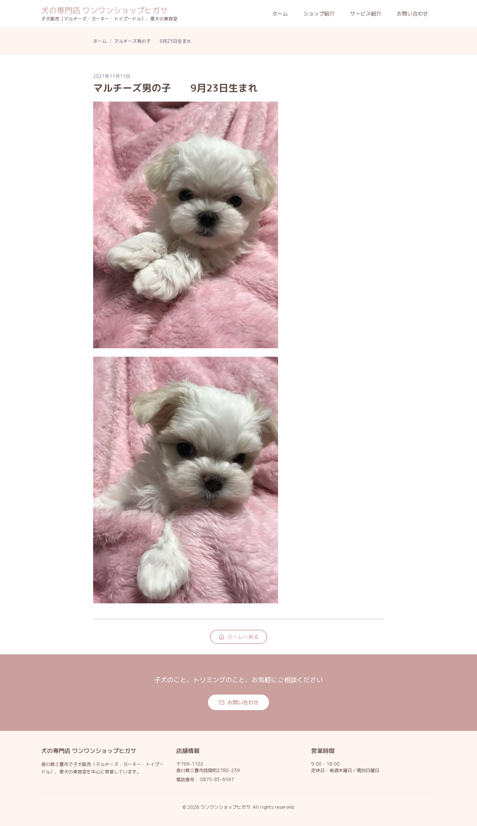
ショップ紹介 (319, 13)
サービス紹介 (365, 13)
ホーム (280, 13)
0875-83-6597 (217, 779)
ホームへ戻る (243, 636)
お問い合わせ (412, 13)
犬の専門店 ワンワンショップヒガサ (104, 10)
